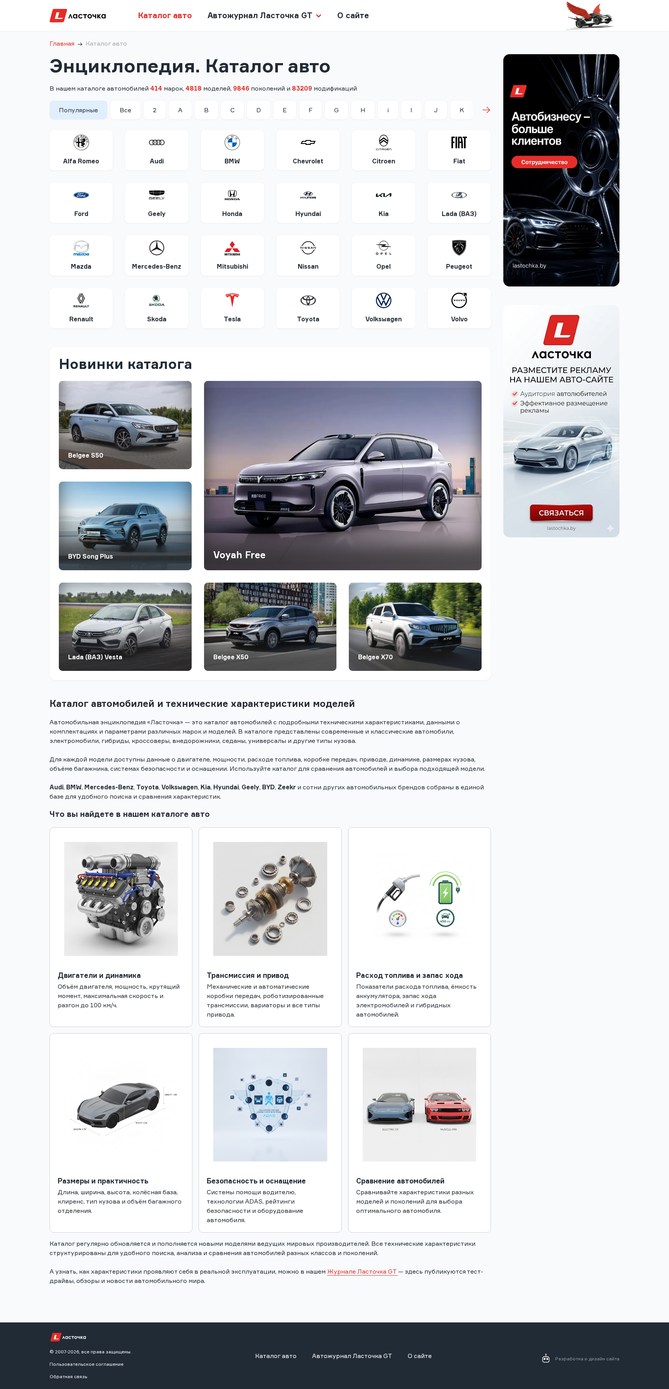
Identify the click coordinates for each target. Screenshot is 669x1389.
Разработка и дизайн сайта (587, 1359)
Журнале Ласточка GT (362, 1271)
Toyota (308, 319)
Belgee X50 (231, 657)
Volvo (459, 319)
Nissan (308, 266)
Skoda (156, 319)
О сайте (353, 15)
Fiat (459, 161)
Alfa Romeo (81, 161)
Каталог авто (165, 15)
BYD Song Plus (90, 556)
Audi (157, 161)
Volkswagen (383, 319)
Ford (81, 214)
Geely (157, 214)
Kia (384, 214)
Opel (383, 266)
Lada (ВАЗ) (459, 214)
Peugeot (459, 266)
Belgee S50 (85, 455)
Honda (232, 214)
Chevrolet (308, 161)
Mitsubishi (232, 266)
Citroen (383, 161)
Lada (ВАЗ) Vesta (95, 657)
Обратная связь (68, 1376)
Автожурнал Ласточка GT (352, 1356)
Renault (81, 319)
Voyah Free (239, 555)
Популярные (78, 110)
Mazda (81, 266)
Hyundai (308, 214)
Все (125, 110)
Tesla (232, 319)
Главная (62, 43)
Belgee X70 (375, 657)
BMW (232, 161)
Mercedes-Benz (156, 266)
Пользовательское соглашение (87, 1364)
